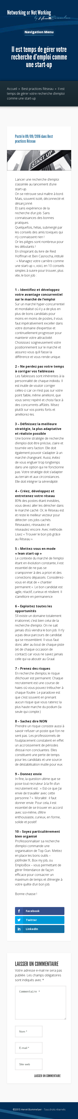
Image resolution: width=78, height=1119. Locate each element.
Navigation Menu (39, 32)
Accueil (12, 89)
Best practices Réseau (37, 89)
